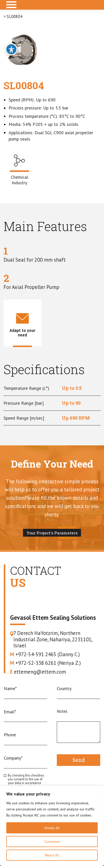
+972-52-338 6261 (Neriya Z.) (45, 663)
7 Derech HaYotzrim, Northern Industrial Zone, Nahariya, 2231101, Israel (52, 639)
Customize (52, 841)
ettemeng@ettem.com (38, 672)
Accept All (52, 828)
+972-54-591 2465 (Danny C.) (45, 654)
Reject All (52, 855)
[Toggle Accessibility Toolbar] (11, 49)
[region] (52, 826)
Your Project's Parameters (52, 532)
